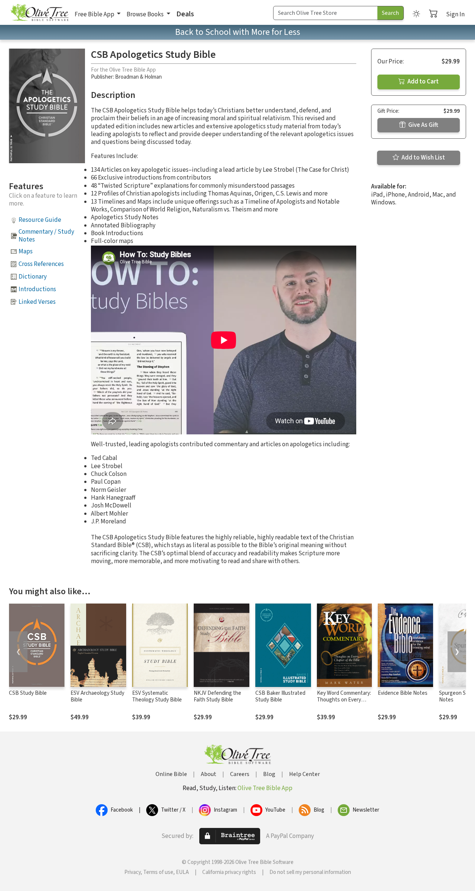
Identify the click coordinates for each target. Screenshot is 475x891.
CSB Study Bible (28, 693)
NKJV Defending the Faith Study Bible (217, 696)
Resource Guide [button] (40, 220)
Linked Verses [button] (37, 301)
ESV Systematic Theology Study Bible (157, 696)
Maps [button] (26, 251)
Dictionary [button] (33, 276)
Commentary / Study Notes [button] (46, 235)
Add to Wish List (422, 157)
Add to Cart (422, 81)
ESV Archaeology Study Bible (97, 696)
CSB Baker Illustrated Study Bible (280, 696)
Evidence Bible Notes (403, 693)
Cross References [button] (41, 264)
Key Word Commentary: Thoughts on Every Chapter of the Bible (344, 700)
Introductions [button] (37, 289)
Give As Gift (422, 125)
